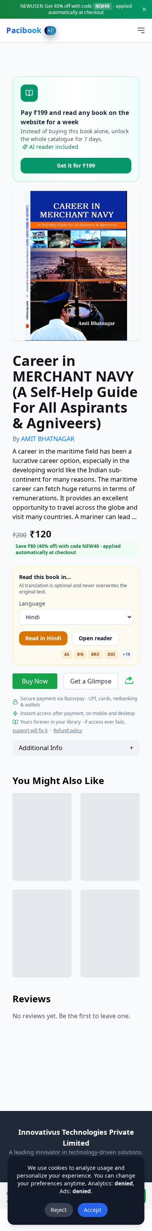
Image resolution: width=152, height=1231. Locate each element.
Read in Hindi (43, 638)
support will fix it (30, 731)
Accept (92, 1209)
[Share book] (129, 681)
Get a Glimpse (90, 681)
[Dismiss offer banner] (144, 9)
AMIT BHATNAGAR (47, 438)
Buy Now (35, 681)
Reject (59, 1209)
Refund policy (67, 731)
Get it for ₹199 (76, 165)
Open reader (95, 638)
